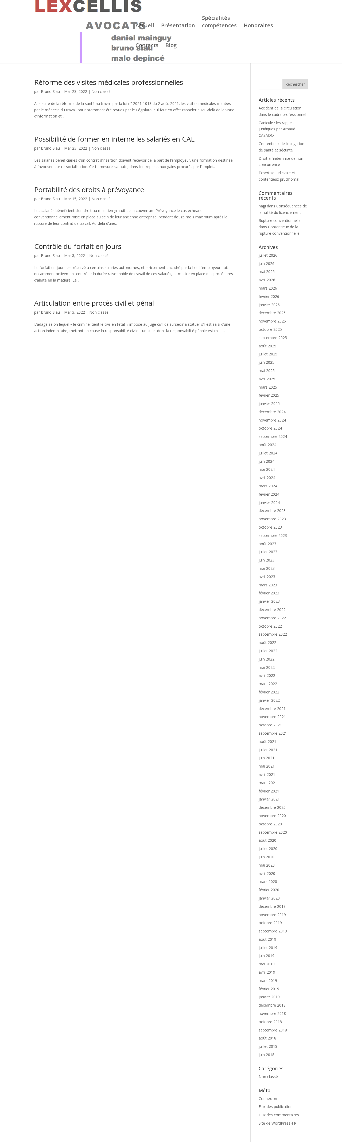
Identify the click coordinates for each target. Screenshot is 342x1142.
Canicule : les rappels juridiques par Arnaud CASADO (277, 129)
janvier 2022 (269, 700)
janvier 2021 (269, 799)
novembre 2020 (272, 815)
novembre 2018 (272, 1013)
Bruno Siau (50, 91)
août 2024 (267, 444)
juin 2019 (266, 955)
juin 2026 (266, 263)
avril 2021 (267, 774)
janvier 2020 (269, 898)
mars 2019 (268, 980)
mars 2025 (268, 387)
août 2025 (267, 345)
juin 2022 (266, 659)
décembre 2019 (272, 906)
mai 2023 (267, 568)
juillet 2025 (268, 353)
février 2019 (269, 988)
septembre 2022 (273, 634)
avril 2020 (267, 873)
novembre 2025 (272, 321)
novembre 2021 (272, 716)
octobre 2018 (270, 1021)
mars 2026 (268, 288)
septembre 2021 (273, 733)
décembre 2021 (272, 708)
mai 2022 (267, 667)
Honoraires (258, 26)
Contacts (146, 46)
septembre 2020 (273, 832)
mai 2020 (267, 865)
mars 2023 (268, 584)
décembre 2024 (272, 411)
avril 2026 (267, 279)
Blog (171, 46)
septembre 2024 (273, 436)
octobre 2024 (270, 428)
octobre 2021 (270, 724)
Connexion (268, 1098)
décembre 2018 (272, 1005)
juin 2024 (266, 461)
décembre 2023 (272, 510)
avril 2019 (267, 972)
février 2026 (269, 296)
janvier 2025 (269, 403)
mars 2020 (268, 881)
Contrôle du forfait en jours (77, 246)
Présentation (178, 26)
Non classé (101, 91)
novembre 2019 (272, 914)
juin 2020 (266, 856)
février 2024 (269, 494)
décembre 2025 (272, 312)
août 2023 (267, 543)
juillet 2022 (268, 650)
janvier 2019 (269, 996)
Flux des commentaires (279, 1114)
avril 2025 (267, 378)
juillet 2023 (268, 551)
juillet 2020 (268, 848)
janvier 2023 (269, 601)
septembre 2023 (273, 535)
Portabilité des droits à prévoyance (89, 189)
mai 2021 (267, 766)
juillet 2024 (268, 453)
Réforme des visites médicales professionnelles (108, 82)
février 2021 (269, 791)
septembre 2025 (273, 337)
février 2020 (269, 889)
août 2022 (267, 642)
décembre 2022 (272, 609)
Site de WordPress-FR (277, 1123)
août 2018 (267, 1038)
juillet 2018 (268, 1046)
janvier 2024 (269, 502)
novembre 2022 (272, 617)
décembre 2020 (272, 807)
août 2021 (267, 741)
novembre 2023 (272, 518)
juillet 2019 (268, 947)
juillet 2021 (268, 749)
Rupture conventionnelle (280, 220)
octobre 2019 (270, 922)
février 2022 (269, 692)
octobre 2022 (270, 626)
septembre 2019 (273, 931)
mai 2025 (267, 370)
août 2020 (267, 840)
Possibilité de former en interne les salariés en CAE (114, 139)
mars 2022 (268, 683)
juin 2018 (266, 1054)
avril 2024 (267, 477)
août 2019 (267, 939)
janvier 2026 (269, 304)
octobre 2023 (270, 527)
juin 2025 (266, 362)
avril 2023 (267, 576)
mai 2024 (267, 469)
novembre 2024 (272, 420)
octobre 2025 (270, 329)
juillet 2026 (268, 255)
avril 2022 (267, 675)
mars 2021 (268, 782)
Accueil (144, 26)
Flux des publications (276, 1106)
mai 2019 (267, 963)
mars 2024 (268, 485)
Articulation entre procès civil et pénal (94, 303)
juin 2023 (266, 560)
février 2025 (269, 395)
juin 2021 (266, 757)
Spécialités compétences (219, 22)
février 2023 (269, 592)
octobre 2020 (270, 823)
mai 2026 (267, 271)
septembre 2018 (273, 1030)
